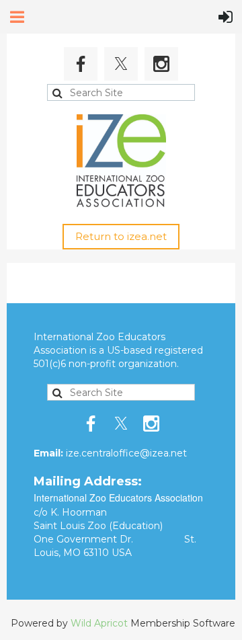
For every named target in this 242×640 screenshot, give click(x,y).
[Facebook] (80, 64)
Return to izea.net (121, 236)
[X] (121, 64)
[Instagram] (161, 64)
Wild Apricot (99, 623)
